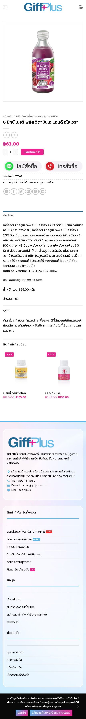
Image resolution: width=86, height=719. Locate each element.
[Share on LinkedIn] (42, 191)
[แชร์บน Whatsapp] (6, 191)
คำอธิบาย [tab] (8, 215)
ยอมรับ (22, 712)
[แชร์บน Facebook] (14, 191)
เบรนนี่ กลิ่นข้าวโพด (14, 393)
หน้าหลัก (7, 116)
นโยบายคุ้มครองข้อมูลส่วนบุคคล (51, 712)
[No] (78, 707)
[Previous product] (14, 135)
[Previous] (7, 105)
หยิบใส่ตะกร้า (32, 152)
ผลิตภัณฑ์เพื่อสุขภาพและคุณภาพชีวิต (37, 116)
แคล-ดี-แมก (52, 393)
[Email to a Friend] (28, 191)
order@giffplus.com (34, 485)
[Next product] (6, 135)
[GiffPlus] (43, 7)
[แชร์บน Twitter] (21, 191)
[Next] (18, 105)
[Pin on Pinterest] (35, 191)
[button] (5, 7)
